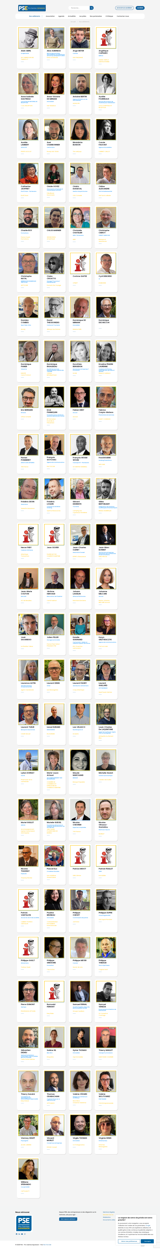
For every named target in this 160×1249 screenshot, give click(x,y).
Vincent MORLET (50, 1139)
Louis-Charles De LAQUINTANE (106, 728)
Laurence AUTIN (28, 683)
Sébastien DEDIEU (26, 1051)
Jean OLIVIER (53, 547)
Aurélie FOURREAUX (104, 97)
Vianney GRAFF (28, 1138)
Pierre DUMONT (28, 1004)
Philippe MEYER (79, 960)
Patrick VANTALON (26, 913)
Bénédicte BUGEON (77, 143)
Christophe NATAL (26, 277)
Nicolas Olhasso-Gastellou (103, 824)
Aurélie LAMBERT (25, 143)
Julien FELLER (53, 637)
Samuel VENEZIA (102, 1005)
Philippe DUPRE (105, 912)
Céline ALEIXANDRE (104, 187)
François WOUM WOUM (80, 458)
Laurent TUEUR (27, 727)
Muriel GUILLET (27, 822)
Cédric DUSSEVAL (77, 187)
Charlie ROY (26, 230)
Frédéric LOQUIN (51, 502)
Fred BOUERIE (105, 457)
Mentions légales (109, 1212)
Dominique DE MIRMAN (79, 321)
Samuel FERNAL (80, 1004)
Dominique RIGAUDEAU (52, 365)
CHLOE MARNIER (54, 230)
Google (147, 1225)
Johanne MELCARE (103, 592)
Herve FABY (26, 547)
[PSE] (32, 8)
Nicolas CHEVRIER (77, 823)
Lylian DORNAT (27, 773)
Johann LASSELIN (77, 592)
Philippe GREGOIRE (51, 961)
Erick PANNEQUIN (52, 411)
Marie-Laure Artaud (52, 774)
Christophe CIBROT (104, 231)
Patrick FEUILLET (106, 868)
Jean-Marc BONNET (104, 548)
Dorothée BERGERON (77, 365)
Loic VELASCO (79, 727)
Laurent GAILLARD (103, 684)
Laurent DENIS (53, 683)
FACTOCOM (47, 1245)
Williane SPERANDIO (26, 1183)
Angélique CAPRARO (103, 51)
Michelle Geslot (106, 773)
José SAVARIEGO (26, 638)
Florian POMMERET (26, 458)
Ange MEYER (78, 50)
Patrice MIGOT (79, 868)
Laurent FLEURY (80, 683)
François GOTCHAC (51, 458)
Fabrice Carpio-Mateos (106, 411)
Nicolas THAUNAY (25, 869)
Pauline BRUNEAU (51, 913)
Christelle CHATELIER (77, 231)
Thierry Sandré (28, 1094)
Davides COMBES (25, 321)
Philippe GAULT (28, 960)
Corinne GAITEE (80, 276)
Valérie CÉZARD (80, 1094)
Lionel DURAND (53, 727)
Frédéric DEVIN (27, 501)
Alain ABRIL (26, 50)
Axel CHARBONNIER (53, 143)
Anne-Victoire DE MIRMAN (53, 97)
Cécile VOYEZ (53, 186)
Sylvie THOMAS (80, 1050)
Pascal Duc (52, 868)
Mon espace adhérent (124, 8)
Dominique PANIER (26, 365)
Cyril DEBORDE (105, 276)
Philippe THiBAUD (103, 961)
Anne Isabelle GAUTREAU (27, 97)
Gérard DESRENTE (77, 502)
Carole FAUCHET (103, 143)
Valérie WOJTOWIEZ (104, 1095)
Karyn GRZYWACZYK (105, 638)
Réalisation (107, 1217)
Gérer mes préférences (129, 1241)
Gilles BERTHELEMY (104, 502)
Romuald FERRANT (51, 1005)
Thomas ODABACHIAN (53, 1095)
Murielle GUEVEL (54, 822)
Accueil (73, 22)
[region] (136, 1230)
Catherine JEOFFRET (26, 187)
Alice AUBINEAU (54, 50)
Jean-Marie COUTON (26, 592)
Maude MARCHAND (78, 774)
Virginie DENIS (105, 1138)
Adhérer (140, 8)
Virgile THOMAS (80, 1138)
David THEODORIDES (53, 321)
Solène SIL (51, 1050)
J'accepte (147, 1241)
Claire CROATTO (51, 277)
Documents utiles (109, 1220)
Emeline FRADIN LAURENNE (106, 365)
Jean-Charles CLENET (79, 548)
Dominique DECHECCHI (104, 321)
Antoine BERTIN (80, 96)
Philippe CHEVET (76, 913)
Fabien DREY (78, 410)
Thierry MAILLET (106, 1050)
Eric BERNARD (27, 410)
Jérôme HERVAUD (51, 592)
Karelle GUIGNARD (77, 638)
